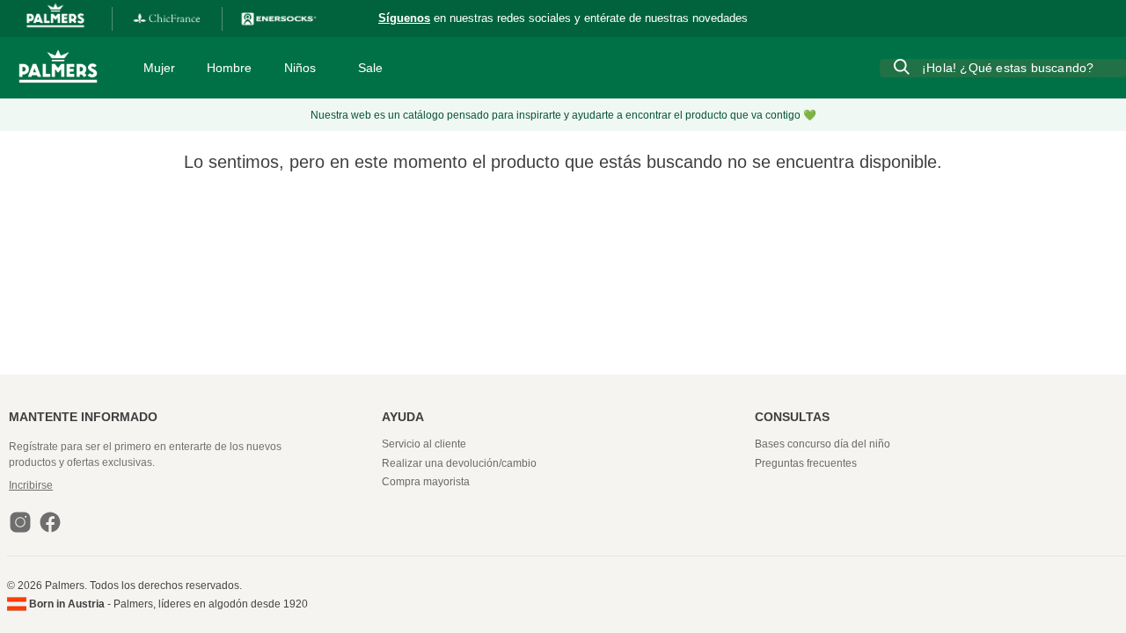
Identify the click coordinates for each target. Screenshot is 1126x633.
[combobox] (1003, 67)
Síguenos (404, 18)
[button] (193, 485)
